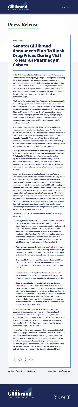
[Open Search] (63, 7)
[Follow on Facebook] (60, 397)
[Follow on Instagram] (68, 397)
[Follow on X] (64, 397)
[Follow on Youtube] (55, 397)
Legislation (59, 221)
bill (57, 260)
